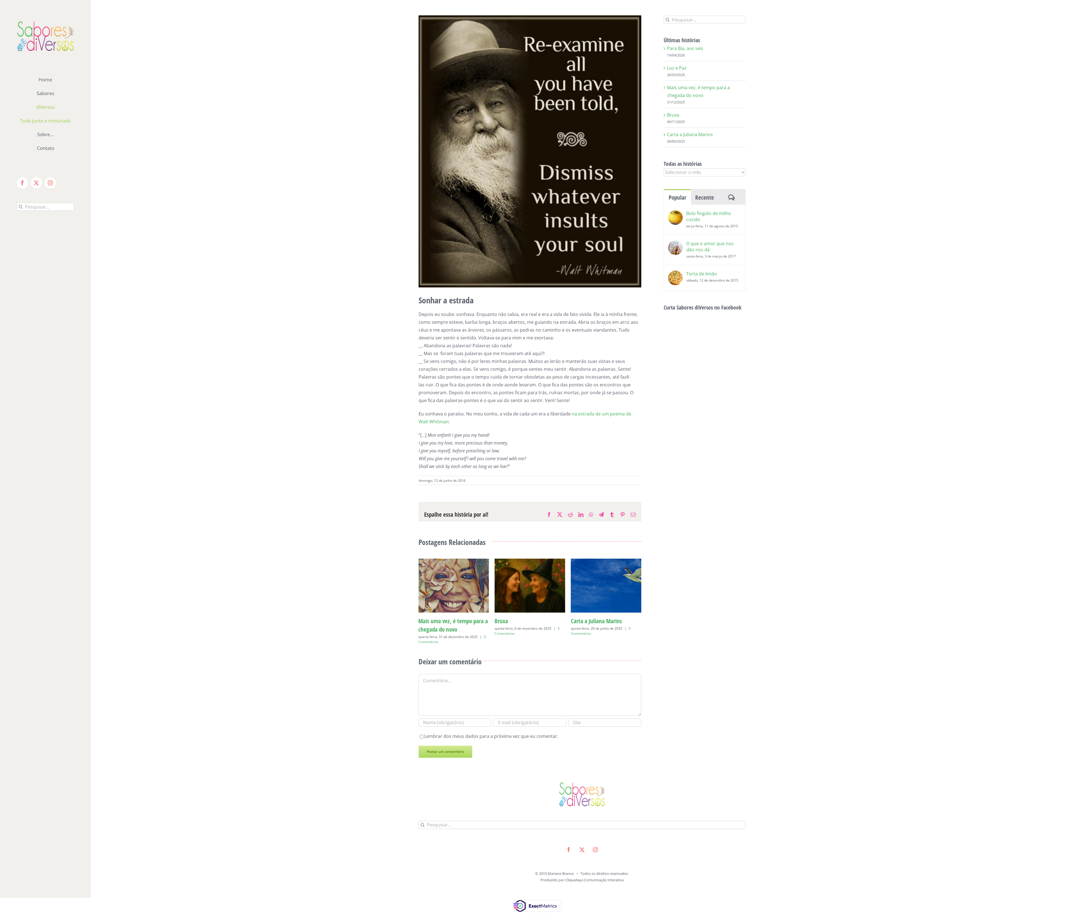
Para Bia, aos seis (591, 621)
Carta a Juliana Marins (520, 621)
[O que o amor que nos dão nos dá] (675, 244)
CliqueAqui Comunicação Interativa (594, 871)
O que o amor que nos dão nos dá (709, 246)
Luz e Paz (677, 68)
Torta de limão (701, 274)
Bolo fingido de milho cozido (708, 216)
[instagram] (595, 841)
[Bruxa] (453, 562)
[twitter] (582, 841)
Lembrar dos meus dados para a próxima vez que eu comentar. (491, 728)
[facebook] (568, 841)
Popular (677, 197)
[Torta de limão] (675, 274)
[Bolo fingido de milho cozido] (675, 214)
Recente (704, 197)
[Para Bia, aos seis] (606, 562)
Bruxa (425, 621)
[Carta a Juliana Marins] (530, 562)
